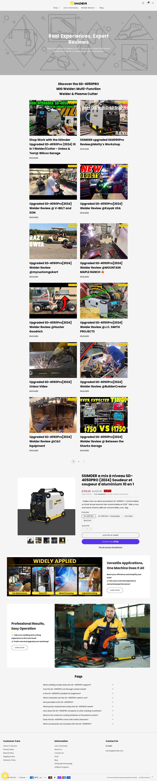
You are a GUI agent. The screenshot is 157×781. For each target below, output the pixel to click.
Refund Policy (8, 753)
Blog (102, 8)
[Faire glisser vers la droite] (68, 540)
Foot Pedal (128, 516)
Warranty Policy (9, 760)
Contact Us (59, 753)
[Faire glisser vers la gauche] (24, 540)
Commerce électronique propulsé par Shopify (122, 777)
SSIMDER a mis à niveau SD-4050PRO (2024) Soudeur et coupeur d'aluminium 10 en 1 (108, 480)
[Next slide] (71, 506)
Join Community (70, 8)
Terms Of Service (10, 746)
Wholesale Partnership (63, 763)
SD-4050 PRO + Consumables (109, 516)
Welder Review (87, 8)
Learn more (115, 590)
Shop (55, 8)
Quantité (85, 526)
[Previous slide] (22, 506)
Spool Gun (87, 520)
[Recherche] (153, 3)
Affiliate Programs (61, 767)
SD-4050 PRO (89, 516)
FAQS (56, 756)
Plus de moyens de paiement (110, 547)
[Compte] (143, 3)
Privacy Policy (8, 749)
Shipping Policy (9, 756)
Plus (126, 507)
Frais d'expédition (100, 494)
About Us (58, 749)
